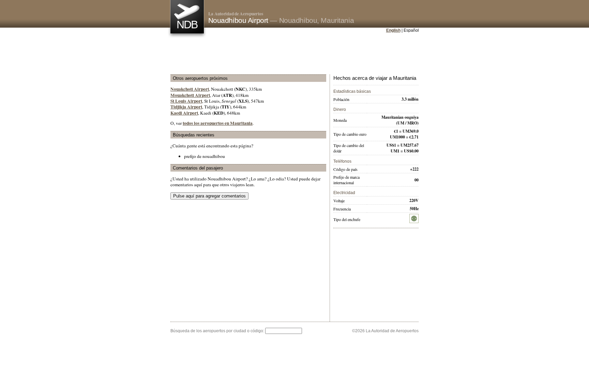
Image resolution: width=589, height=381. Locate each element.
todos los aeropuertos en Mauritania (218, 123)
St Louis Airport (186, 101)
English (393, 30)
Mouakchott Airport (190, 95)
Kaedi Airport (184, 112)
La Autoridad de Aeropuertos (235, 13)
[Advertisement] (294, 54)
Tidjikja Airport (186, 106)
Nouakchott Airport (189, 89)
